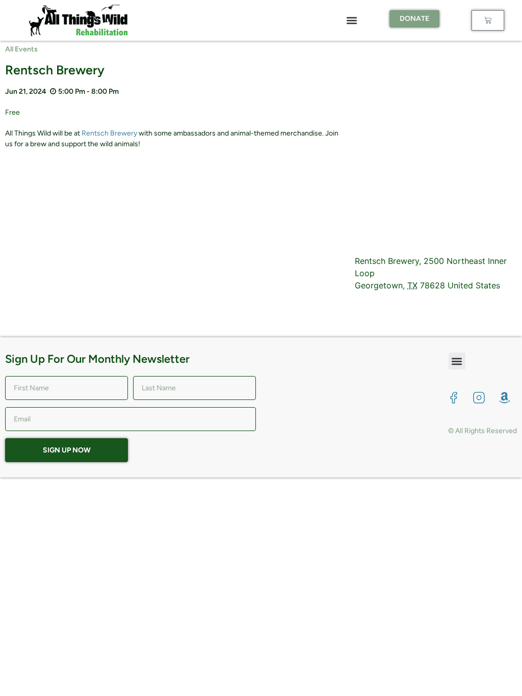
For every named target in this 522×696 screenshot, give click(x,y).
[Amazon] (504, 397)
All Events (21, 49)
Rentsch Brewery (109, 133)
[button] (352, 20)
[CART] (488, 20)
